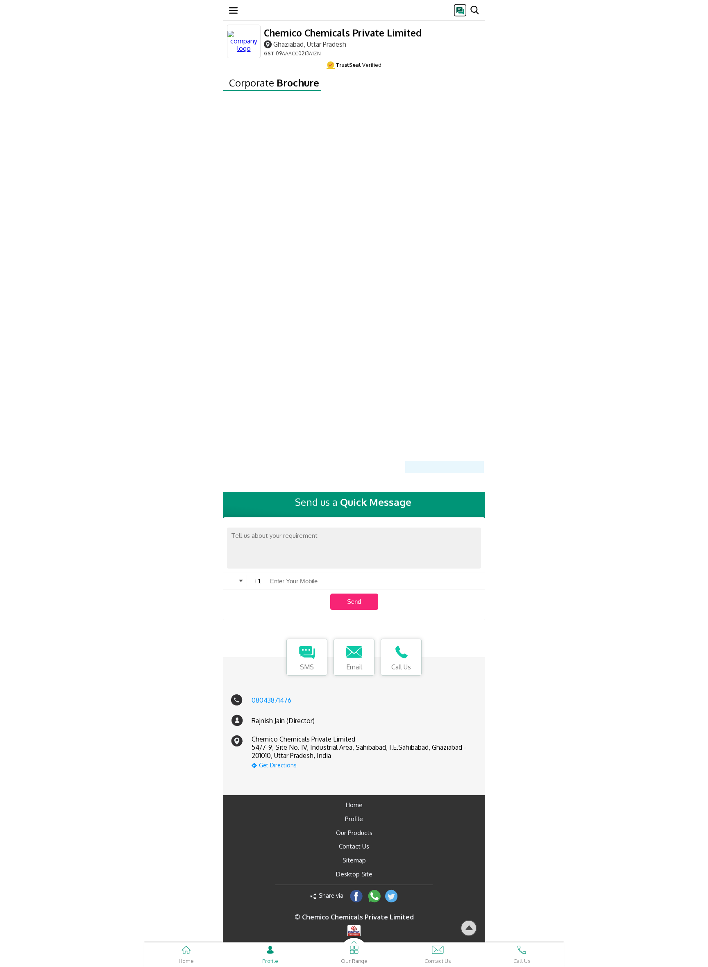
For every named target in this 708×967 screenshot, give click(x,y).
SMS (307, 667)
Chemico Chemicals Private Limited (343, 33)
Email (354, 667)
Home (354, 805)
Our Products (354, 833)
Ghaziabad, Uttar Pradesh (309, 44)
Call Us (401, 667)
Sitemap (354, 860)
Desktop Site (354, 874)
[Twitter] (391, 896)
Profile (354, 819)
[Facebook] (356, 896)
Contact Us (354, 846)
